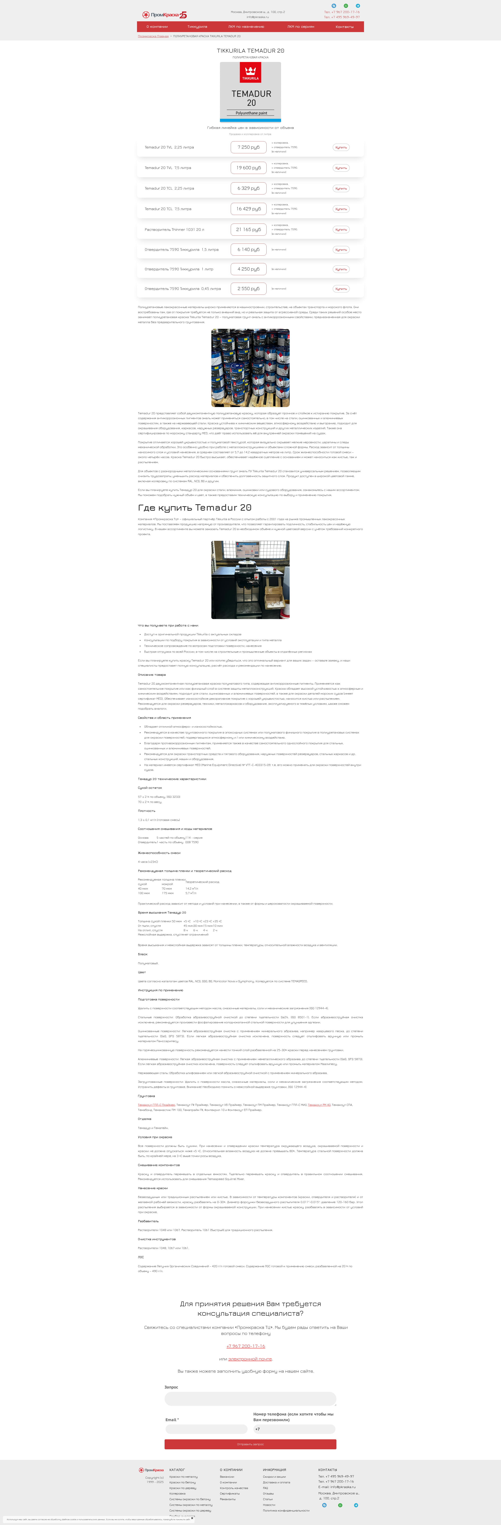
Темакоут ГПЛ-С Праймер (156, 1104)
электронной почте (250, 1358)
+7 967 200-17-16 (246, 1346)
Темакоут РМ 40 (319, 1104)
